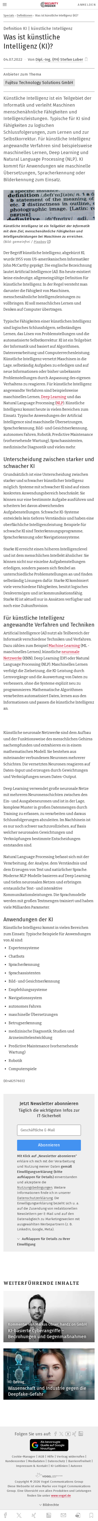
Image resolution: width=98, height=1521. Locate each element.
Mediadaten (37, 1461)
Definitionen (24, 15)
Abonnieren (49, 1145)
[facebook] (6, 1515)
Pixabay (40, 242)
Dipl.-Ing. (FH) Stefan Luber (59, 59)
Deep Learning (53, 397)
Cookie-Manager (24, 1456)
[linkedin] (49, 1515)
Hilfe (51, 1456)
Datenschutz (57, 1461)
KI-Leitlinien (60, 1466)
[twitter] (19, 1515)
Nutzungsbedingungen (34, 1187)
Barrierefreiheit (80, 1461)
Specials (8, 15)
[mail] (64, 1515)
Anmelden (87, 5)
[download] (77, 1515)
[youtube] (67, 1434)
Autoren (76, 1466)
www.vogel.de (61, 1495)
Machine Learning (64, 646)
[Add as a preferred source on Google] (49, 1445)
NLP (59, 403)
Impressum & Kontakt (32, 1466)
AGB (41, 1456)
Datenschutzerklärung (35, 1198)
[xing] (34, 1515)
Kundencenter (15, 1461)
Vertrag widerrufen (71, 1456)
